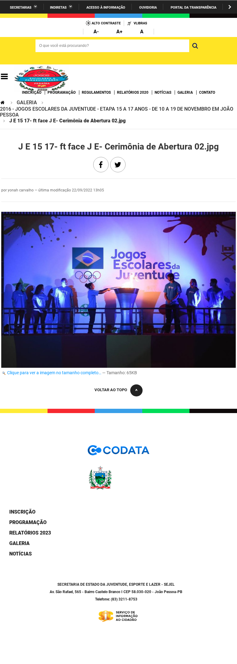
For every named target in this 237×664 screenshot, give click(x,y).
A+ (119, 32)
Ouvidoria (148, 8)
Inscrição (31, 92)
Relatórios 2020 (132, 92)
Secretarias (20, 8)
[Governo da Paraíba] (118, 488)
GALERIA (27, 102)
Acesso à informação (105, 8)
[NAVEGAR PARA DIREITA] (229, 7)
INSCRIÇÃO (22, 512)
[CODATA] (118, 452)
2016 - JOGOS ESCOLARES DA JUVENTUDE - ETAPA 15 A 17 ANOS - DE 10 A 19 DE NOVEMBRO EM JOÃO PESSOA (116, 112)
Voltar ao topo (110, 389)
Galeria (185, 92)
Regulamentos (96, 92)
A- (96, 32)
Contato (207, 92)
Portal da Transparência (193, 8)
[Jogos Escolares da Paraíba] (41, 76)
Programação (62, 92)
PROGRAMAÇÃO (28, 522)
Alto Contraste (106, 23)
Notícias (163, 92)
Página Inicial (3, 102)
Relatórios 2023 (30, 533)
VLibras (140, 23)
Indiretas (58, 8)
